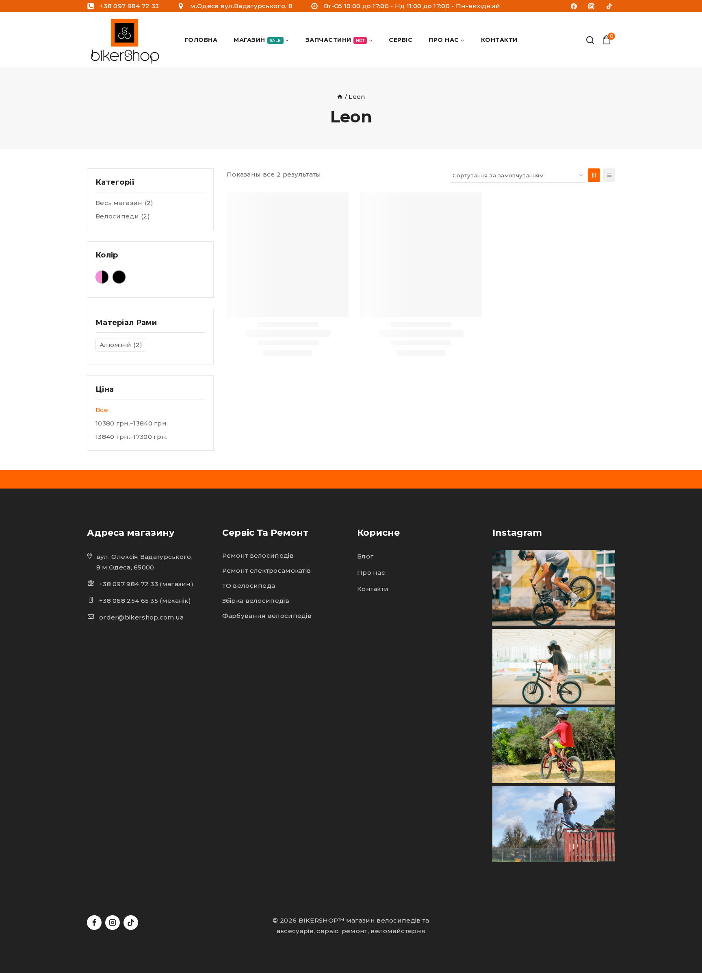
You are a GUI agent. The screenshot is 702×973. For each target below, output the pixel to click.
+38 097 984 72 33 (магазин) (146, 584)
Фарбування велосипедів (267, 616)
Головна (201, 40)
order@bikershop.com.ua (141, 617)
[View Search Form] (590, 40)
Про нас (371, 572)
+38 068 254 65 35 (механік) (145, 600)
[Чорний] (119, 277)
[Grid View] (594, 175)
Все (101, 410)
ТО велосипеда (248, 585)
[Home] (340, 96)
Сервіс (400, 40)
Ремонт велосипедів (258, 555)
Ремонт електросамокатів (266, 570)
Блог (365, 556)
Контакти (499, 40)
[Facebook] (574, 6)
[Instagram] (591, 6)
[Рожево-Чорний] (101, 277)
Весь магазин (124, 203)
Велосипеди (122, 216)
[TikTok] (609, 6)
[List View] (609, 175)
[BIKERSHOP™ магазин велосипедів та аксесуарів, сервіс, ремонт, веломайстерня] (126, 40)
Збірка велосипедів (255, 600)
